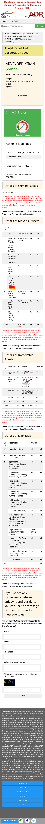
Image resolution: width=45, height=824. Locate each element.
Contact (22, 796)
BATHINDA (11, 36)
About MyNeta (22, 783)
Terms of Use (22, 800)
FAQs (22, 805)
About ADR (22, 787)
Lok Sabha (15, 21)
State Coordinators (22, 792)
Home (4, 21)
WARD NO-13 (24, 36)
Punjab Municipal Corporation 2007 (25, 33)
